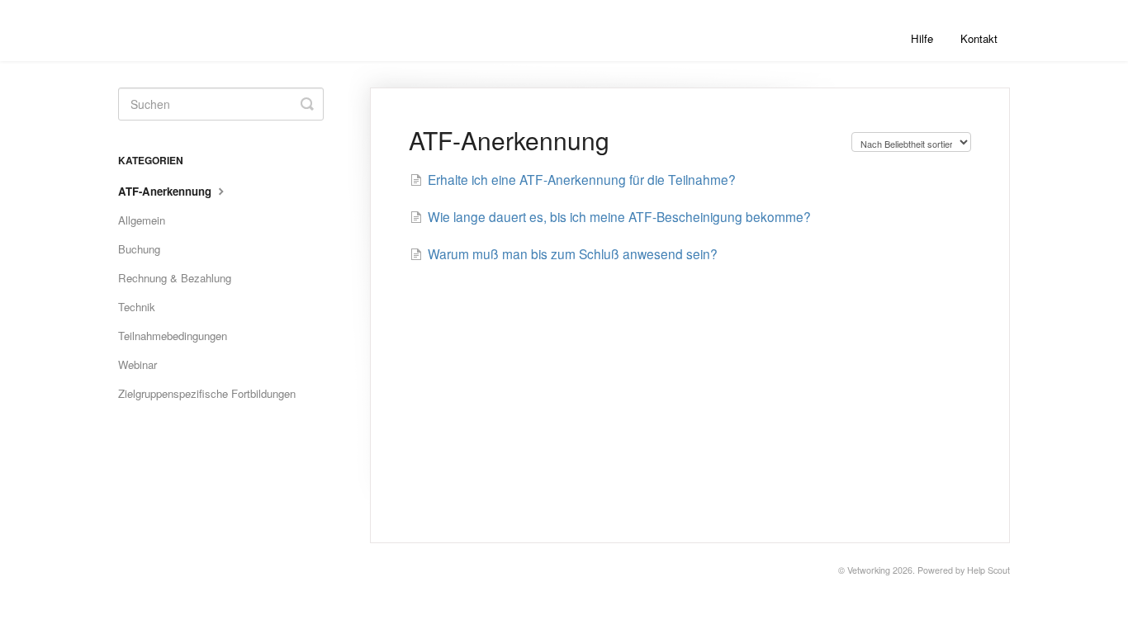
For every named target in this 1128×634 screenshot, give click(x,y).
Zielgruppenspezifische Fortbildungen (207, 393)
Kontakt (979, 38)
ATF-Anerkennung (166, 191)
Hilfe (922, 38)
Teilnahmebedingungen (172, 335)
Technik (136, 307)
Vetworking (868, 570)
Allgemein (141, 220)
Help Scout (988, 570)
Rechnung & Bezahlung (174, 278)
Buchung (139, 249)
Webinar (137, 364)
